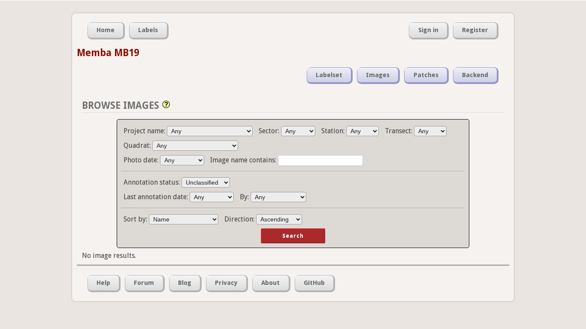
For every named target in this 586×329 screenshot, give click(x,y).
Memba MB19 (108, 52)
